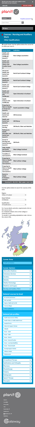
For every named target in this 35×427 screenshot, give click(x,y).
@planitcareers (7, 413)
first (20, 182)
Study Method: (6, 198)
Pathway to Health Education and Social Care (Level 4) (6, 133)
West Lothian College (19, 161)
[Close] (32, 2)
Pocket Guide (6, 409)
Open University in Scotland (22, 93)
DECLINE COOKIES (27, 5)
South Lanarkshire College (21, 108)
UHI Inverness (17, 115)
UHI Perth (16, 142)
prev (24, 182)
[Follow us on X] (32, 19)
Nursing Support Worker (10, 348)
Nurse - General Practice (10, 340)
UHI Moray (16, 121)
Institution (16, 50)
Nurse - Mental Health (9, 345)
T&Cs (4, 406)
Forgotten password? (25, 19)
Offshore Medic (8, 351)
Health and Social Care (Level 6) (5, 121)
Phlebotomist (7, 354)
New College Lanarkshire (20, 55)
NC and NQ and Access (9, 297)
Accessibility (6, 402)
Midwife (6, 329)
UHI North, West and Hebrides (22, 126)
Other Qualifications (9, 308)
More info (5, 5)
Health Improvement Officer (11, 317)
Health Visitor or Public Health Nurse (13, 320)
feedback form (6, 411)
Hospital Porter (8, 323)
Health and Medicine (9, 262)
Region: (4, 193)
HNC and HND (7, 300)
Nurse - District (8, 337)
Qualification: (6, 203)
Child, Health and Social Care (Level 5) (6, 149)
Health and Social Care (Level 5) (5, 86)
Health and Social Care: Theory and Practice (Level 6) (6, 64)
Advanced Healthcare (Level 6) (5, 80)
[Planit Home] (10, 15)
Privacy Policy (6, 404)
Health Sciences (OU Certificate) (6, 100)
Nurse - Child (7, 334)
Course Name (6, 50)
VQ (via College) (8, 306)
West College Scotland (20, 149)
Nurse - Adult (7, 331)
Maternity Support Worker (10, 326)
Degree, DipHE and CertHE (10, 303)
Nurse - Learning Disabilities (11, 343)
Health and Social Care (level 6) (5, 115)
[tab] (17, 271)
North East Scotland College (21, 73)
